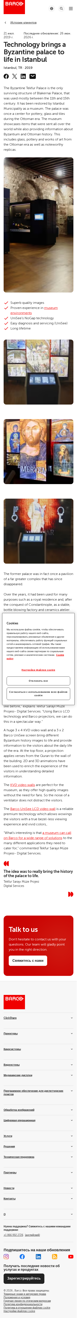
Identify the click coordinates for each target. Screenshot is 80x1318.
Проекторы (11, 1033)
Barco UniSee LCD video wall (32, 809)
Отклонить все (38, 681)
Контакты (10, 1198)
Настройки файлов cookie (38, 670)
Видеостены (12, 1064)
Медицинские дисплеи (18, 1075)
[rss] (54, 1256)
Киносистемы (12, 1049)
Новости (9, 1188)
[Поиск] (61, 8)
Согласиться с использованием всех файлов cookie (38, 694)
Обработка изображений (19, 1109)
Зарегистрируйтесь (24, 1278)
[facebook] (6, 76)
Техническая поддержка (19, 1156)
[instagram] (6, 1256)
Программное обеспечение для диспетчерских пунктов (33, 1092)
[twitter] (14, 76)
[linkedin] (23, 76)
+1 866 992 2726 (22, 1235)
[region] (38, 659)
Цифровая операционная (19, 1120)
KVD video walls (22, 785)
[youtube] (70, 1256)
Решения (9, 1146)
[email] (32, 76)
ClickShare (10, 1018)
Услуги (8, 1136)
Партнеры (10, 1172)
